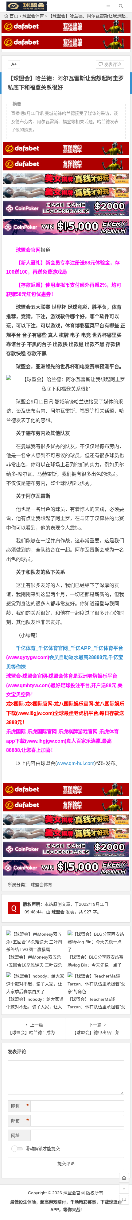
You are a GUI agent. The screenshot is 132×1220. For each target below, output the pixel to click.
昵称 (20, 1106)
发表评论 (112, 64)
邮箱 (20, 1120)
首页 (14, 15)
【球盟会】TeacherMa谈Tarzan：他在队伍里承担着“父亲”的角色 (96, 1007)
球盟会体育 (33, 15)
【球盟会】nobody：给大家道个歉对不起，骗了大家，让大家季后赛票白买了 (35, 1007)
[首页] (124, 1178)
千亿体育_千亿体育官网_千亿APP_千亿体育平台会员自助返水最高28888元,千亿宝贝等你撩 (64, 657)
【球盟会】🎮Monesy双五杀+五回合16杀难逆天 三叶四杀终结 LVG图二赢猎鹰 (34, 965)
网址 (15, 1135)
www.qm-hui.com (75, 763)
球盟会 (58, 911)
